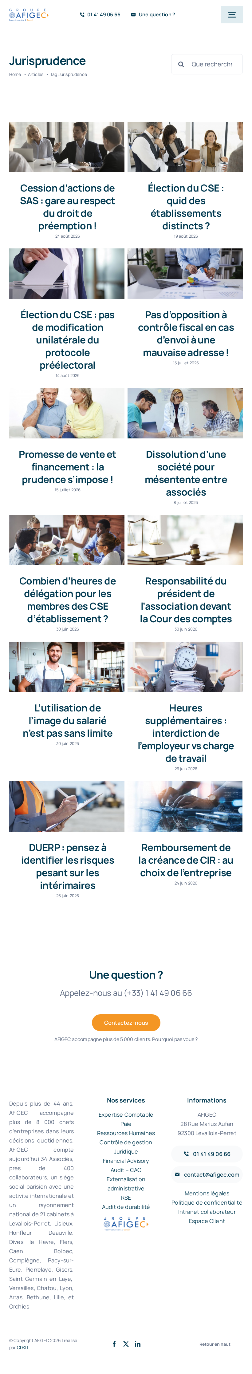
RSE (126, 1197)
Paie (126, 1123)
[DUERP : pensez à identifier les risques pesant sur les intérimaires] (66, 806)
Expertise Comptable (126, 1114)
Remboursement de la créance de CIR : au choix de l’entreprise (185, 860)
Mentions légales (207, 1193)
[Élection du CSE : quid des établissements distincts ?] (185, 147)
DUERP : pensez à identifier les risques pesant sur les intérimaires (67, 866)
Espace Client (207, 1221)
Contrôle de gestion (126, 1142)
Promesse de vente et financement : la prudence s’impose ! (67, 466)
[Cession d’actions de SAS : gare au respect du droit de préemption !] (66, 147)
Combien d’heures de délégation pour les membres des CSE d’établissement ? (67, 599)
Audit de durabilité (126, 1206)
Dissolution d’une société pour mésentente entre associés (186, 472)
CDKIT (23, 1347)
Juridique (126, 1151)
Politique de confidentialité (206, 1202)
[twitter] (126, 1344)
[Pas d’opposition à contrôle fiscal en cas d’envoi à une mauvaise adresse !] (185, 273)
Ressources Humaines (126, 1133)
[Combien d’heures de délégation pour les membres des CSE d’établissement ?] (66, 540)
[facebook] (114, 1344)
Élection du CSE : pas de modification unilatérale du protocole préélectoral (68, 339)
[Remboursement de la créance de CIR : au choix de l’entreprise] (185, 806)
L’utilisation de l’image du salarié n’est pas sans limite (68, 720)
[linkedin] (137, 1344)
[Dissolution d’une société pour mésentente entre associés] (185, 413)
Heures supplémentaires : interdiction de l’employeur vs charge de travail (186, 733)
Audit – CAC (126, 1170)
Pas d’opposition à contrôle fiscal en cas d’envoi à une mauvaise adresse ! (186, 333)
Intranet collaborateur (207, 1211)
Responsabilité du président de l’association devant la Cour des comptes (186, 599)
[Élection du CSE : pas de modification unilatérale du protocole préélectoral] (66, 273)
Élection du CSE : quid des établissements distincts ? (186, 206)
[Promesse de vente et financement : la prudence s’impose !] (66, 413)
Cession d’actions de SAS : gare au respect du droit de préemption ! (67, 206)
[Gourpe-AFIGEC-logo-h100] (29, 11)
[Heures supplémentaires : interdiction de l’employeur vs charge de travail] (185, 667)
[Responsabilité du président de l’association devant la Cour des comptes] (185, 540)
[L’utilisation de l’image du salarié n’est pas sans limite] (66, 667)
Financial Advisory (126, 1160)
